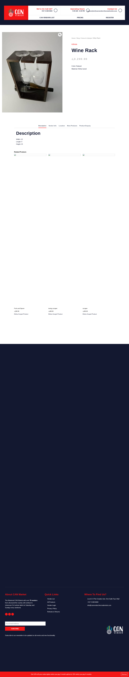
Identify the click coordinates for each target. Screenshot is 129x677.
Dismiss (124, 674)
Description (42, 126)
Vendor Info (53, 126)
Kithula (74, 44)
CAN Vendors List (47, 17)
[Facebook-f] (6, 614)
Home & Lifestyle (86, 38)
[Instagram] (12, 614)
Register (110, 17)
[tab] (42, 126)
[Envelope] (9, 614)
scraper (85, 308)
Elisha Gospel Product (21, 314)
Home (73, 38)
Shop (78, 38)
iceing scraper (52, 308)
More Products (72, 126)
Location (62, 126)
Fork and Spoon (19, 308)
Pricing (80, 17)
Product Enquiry (85, 126)
